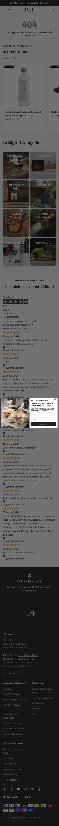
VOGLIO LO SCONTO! (44, 424)
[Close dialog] (55, 399)
